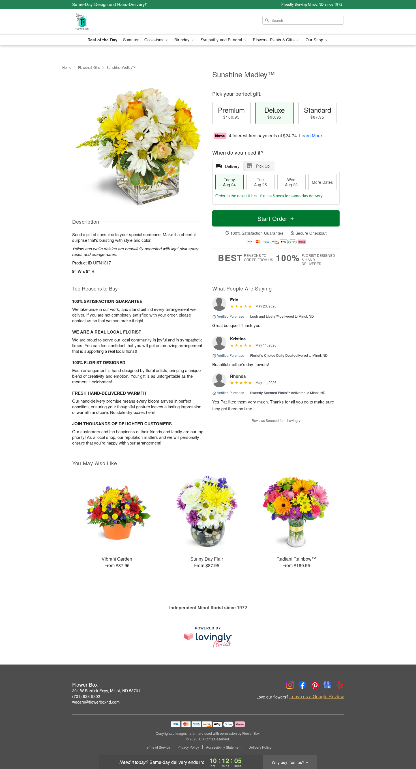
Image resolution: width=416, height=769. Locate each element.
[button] (401, 745)
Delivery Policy (259, 747)
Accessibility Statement (223, 747)
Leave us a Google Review (317, 696)
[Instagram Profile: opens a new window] (290, 685)
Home (66, 67)
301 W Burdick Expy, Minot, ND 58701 (106, 690)
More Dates (322, 182)
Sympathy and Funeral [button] (222, 39)
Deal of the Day (102, 39)
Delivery (232, 166)
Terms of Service (157, 747)
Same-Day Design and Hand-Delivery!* (110, 4)
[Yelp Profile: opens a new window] (340, 685)
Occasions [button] (154, 39)
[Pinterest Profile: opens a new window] (315, 685)
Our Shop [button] (315, 39)
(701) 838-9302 (86, 696)
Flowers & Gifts (89, 67)
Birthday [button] (182, 39)
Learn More (310, 135)
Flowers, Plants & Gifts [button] (274, 39)
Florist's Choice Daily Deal (271, 355)
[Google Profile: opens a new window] (327, 685)
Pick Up (263, 166)
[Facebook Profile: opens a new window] (302, 685)
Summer (131, 39)
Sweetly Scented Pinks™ (270, 392)
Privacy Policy (188, 747)
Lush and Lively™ (264, 316)
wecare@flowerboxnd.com (96, 702)
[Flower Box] (113, 22)
